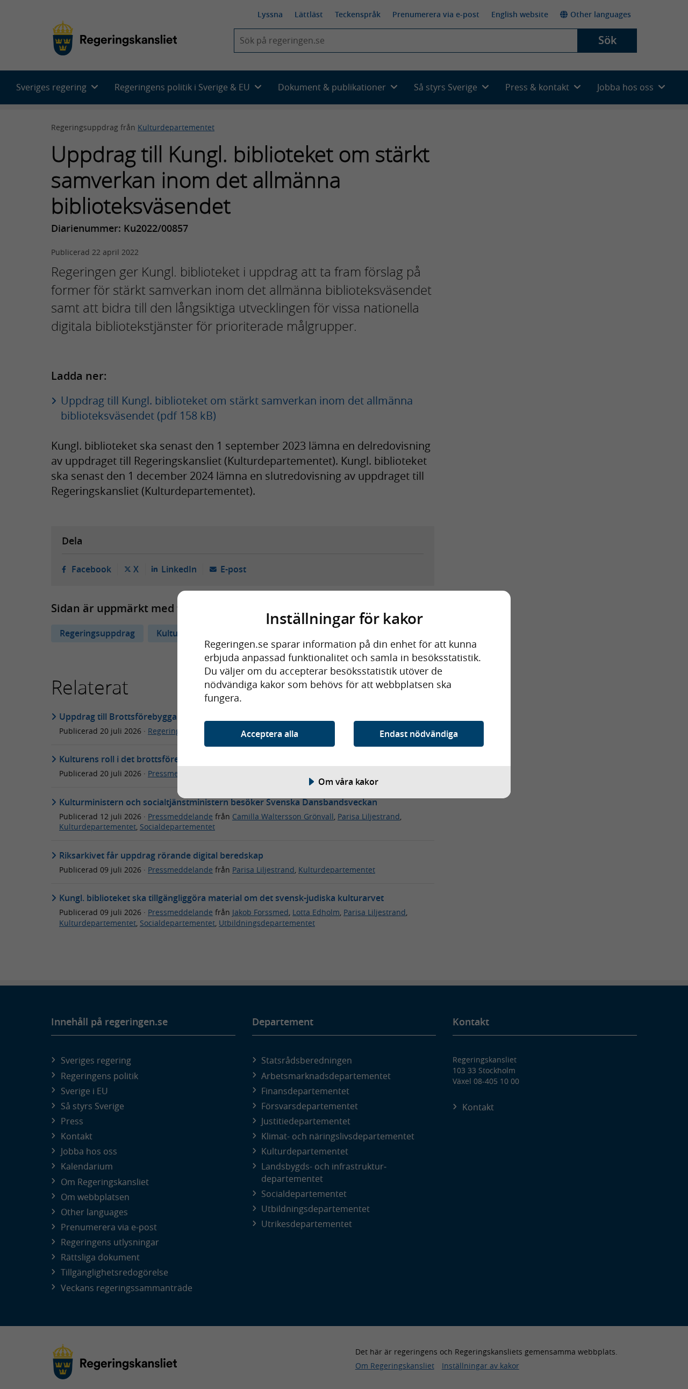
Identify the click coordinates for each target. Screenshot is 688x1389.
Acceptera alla (269, 734)
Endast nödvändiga (418, 734)
